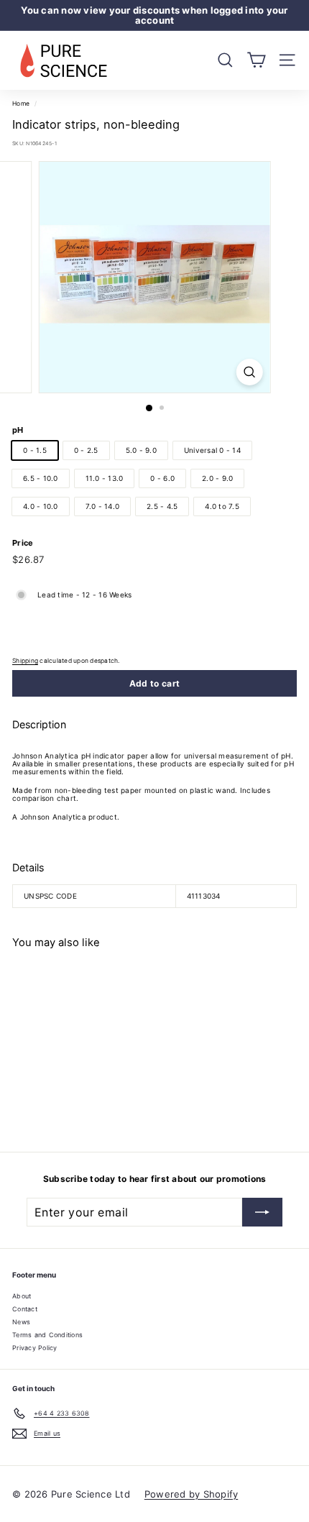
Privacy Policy (34, 1348)
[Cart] (256, 60)
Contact (24, 1309)
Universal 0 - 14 (212, 450)
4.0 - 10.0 (40, 506)
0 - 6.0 (162, 478)
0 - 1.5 (35, 450)
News (21, 1322)
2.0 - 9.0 (217, 478)
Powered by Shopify (191, 1494)
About (21, 1296)
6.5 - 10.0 (40, 478)
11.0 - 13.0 (105, 478)
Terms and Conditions (47, 1335)
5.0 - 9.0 (141, 450)
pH (18, 430)
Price (22, 542)
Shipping (25, 660)
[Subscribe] (262, 1212)
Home (20, 103)
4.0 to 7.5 (222, 506)
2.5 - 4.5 (162, 506)
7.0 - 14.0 (103, 506)
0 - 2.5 (86, 450)
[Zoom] (249, 372)
